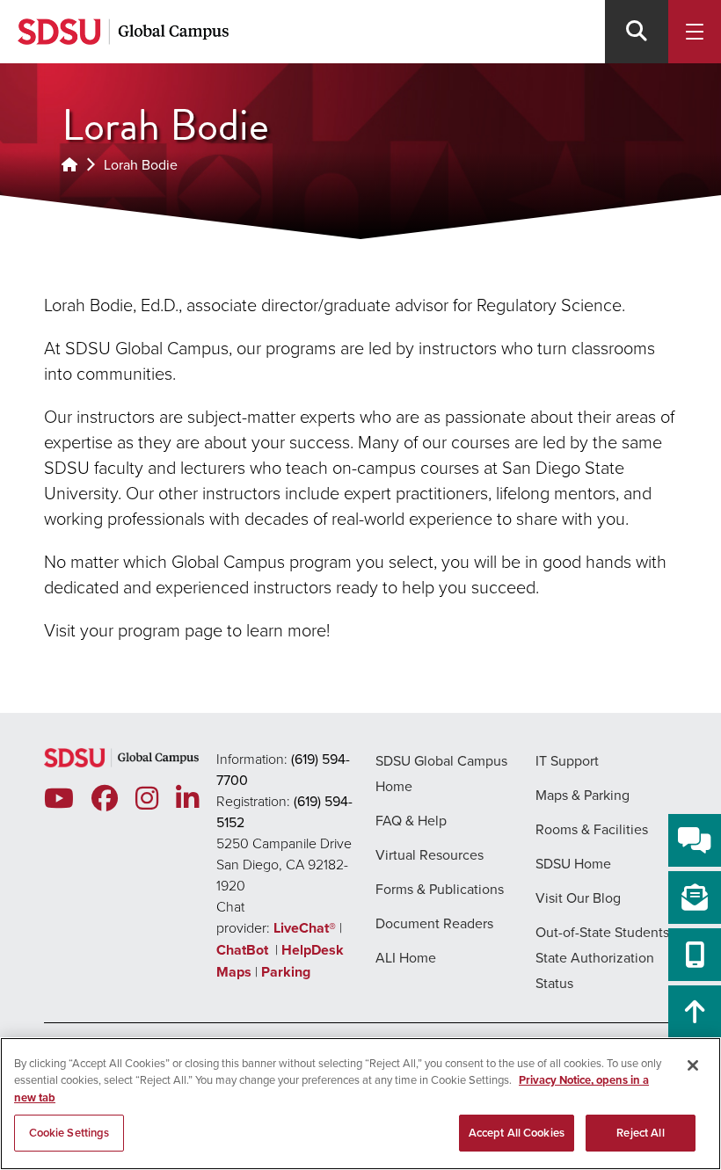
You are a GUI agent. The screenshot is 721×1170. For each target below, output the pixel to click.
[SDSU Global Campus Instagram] (146, 799)
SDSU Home (573, 863)
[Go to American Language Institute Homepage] (69, 164)
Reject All (640, 1132)
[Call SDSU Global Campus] (694, 954)
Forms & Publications (439, 888)
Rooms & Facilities (591, 829)
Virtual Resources (429, 854)
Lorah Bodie (141, 164)
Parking (285, 972)
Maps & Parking (582, 794)
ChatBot (244, 950)
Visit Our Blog (578, 897)
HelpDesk (314, 950)
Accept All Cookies (516, 1132)
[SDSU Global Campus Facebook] (104, 799)
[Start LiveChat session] (694, 840)
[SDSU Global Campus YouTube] (59, 799)
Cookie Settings (69, 1132)
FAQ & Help (411, 820)
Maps (233, 972)
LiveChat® (304, 928)
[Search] (636, 31)
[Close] (693, 1065)
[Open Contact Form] (694, 897)
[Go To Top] (694, 1011)
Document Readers (434, 923)
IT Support (567, 760)
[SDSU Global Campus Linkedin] (187, 799)
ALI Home (405, 957)
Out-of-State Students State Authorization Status (602, 957)
